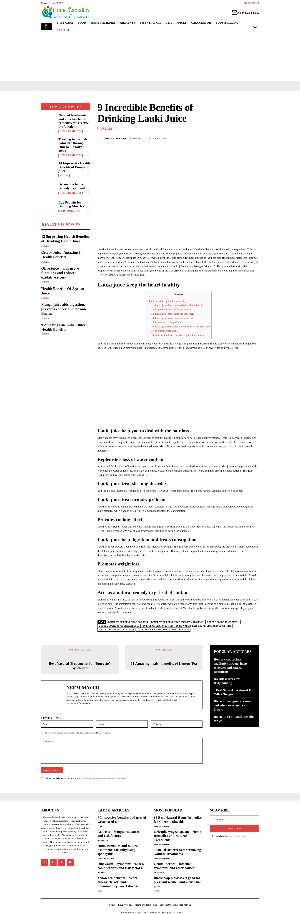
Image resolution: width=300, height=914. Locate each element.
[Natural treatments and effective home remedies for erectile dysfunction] (48, 119)
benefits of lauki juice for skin (128, 622)
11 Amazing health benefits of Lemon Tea (164, 663)
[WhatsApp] (248, 138)
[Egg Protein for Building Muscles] (48, 206)
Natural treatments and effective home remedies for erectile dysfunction (73, 120)
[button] (255, 26)
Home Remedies (71, 131)
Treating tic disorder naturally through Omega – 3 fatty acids (73, 145)
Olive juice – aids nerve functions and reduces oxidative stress (60, 272)
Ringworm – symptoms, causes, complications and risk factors (121, 866)
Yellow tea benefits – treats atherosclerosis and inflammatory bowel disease (118, 882)
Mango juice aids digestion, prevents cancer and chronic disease (64, 309)
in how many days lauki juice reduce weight (203, 626)
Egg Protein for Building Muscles (71, 204)
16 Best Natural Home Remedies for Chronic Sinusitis (178, 820)
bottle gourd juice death (223, 622)
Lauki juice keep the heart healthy (166, 301)
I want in (232, 828)
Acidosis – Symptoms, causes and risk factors (119, 834)
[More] (255, 138)
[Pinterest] (241, 138)
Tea (100, 891)
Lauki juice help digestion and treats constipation (180, 326)
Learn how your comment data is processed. (104, 778)
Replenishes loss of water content (171, 309)
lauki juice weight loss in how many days (163, 629)
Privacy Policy (240, 836)
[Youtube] (70, 862)
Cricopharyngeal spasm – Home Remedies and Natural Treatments (177, 836)
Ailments (103, 840)
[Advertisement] (150, 58)
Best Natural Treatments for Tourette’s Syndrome (80, 665)
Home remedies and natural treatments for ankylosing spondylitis (118, 850)
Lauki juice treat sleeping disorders (172, 313)
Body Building (70, 211)
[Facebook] (226, 138)
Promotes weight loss (164, 330)
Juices (64, 175)
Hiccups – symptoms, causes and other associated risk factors (233, 705)
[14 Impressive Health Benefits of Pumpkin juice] (48, 168)
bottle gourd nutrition (158, 626)
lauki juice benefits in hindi (116, 629)
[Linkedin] (53, 862)
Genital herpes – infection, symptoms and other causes (174, 866)
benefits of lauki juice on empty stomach (177, 622)
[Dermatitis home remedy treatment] (48, 188)
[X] (234, 138)
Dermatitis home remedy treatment (71, 186)
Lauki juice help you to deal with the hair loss (178, 305)
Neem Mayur (121, 138)
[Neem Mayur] (100, 138)
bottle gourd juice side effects (119, 626)
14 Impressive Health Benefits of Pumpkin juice (74, 167)
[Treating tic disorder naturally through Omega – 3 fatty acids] (48, 144)
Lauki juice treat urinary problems (171, 318)
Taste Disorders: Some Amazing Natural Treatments (177, 852)
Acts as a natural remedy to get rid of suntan (177, 335)
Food (100, 826)
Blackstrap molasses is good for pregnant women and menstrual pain (177, 882)
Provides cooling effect (165, 322)
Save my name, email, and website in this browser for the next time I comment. (78, 733)
